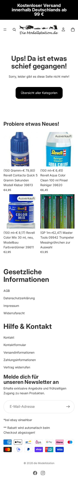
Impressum (11, 306)
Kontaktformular (14, 345)
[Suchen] (14, 29)
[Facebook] (35, 473)
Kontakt (8, 337)
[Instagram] (43, 473)
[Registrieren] (68, 406)
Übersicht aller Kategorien (39, 93)
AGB (6, 290)
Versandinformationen (18, 352)
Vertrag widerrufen (16, 367)
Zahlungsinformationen (19, 360)
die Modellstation (44, 463)
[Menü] (5, 30)
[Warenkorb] (73, 29)
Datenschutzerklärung (19, 298)
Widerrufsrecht (14, 313)
